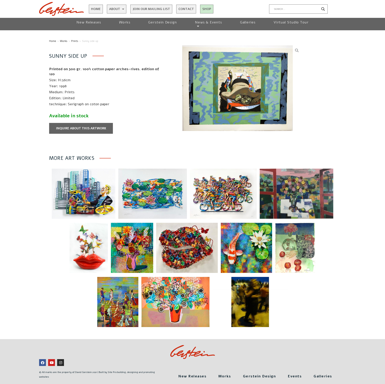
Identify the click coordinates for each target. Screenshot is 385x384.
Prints (74, 41)
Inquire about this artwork (81, 128)
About (114, 9)
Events (295, 376)
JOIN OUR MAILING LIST (151, 9)
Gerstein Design (162, 22)
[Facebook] (42, 362)
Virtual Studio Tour (291, 22)
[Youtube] (51, 362)
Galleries (247, 22)
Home (96, 9)
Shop (206, 9)
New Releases (88, 22)
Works (124, 22)
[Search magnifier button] (323, 9)
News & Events (208, 22)
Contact (186, 9)
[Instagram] (60, 362)
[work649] (237, 88)
